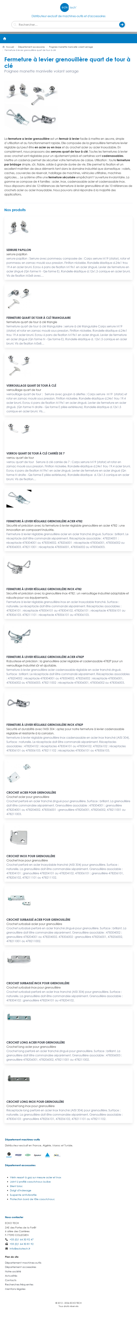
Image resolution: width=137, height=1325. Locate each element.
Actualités (11, 1275)
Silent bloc (16, 1186)
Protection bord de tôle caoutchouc (32, 1199)
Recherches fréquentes (19, 1284)
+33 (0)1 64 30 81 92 (22, 1243)
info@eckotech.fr (20, 1248)
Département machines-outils (22, 1139)
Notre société (13, 1271)
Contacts (10, 1280)
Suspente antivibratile (23, 1194)
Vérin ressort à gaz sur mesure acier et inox (35, 1177)
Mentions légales (15, 1288)
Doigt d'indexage (20, 1190)
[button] (132, 38)
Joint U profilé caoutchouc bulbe (30, 1181)
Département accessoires (20, 1165)
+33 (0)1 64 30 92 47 (22, 1239)
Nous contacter (14, 1217)
